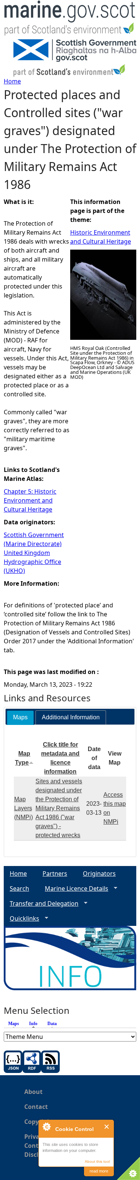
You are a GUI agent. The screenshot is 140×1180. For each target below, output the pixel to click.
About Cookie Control (46, 1126)
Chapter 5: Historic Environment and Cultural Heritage (30, 500)
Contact (36, 1107)
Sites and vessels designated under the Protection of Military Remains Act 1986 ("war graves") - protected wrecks (58, 808)
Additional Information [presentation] (71, 717)
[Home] (70, 19)
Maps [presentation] (20, 717)
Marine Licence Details (73, 888)
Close (107, 1126)
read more (99, 1171)
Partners (55, 873)
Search (19, 888)
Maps (13, 1023)
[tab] (20, 717)
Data (52, 1023)
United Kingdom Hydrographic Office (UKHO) (32, 562)
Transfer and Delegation (41, 903)
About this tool (97, 1161)
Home (12, 81)
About (33, 1092)
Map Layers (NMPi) (23, 808)
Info (35, 1023)
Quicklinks (21, 918)
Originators (99, 873)
